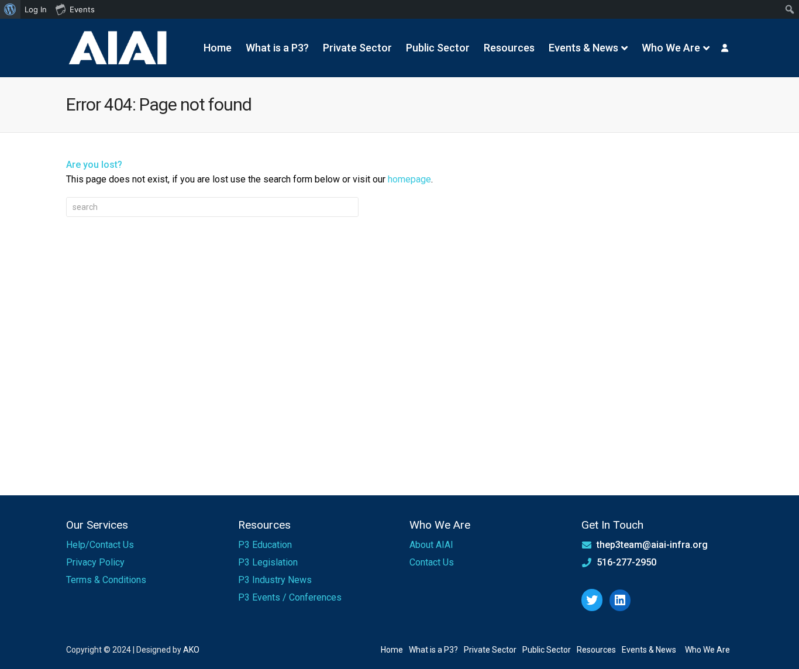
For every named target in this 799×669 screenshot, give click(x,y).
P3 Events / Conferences (290, 597)
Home (218, 48)
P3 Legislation (268, 562)
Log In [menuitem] (36, 9)
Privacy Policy (95, 562)
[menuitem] (10, 9)
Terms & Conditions (106, 579)
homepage (409, 179)
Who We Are (671, 48)
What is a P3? (277, 48)
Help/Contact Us (100, 544)
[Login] (725, 48)
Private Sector (357, 48)
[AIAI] (118, 48)
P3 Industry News (275, 579)
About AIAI (431, 544)
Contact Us (431, 562)
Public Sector (438, 48)
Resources (509, 48)
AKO (191, 649)
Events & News (583, 48)
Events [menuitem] (82, 9)
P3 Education (265, 544)
